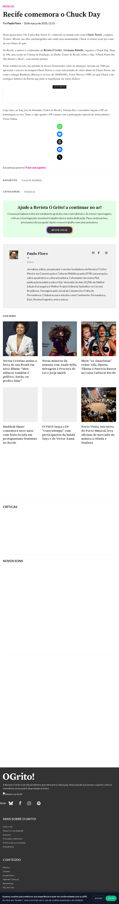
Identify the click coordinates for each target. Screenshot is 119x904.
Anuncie (7, 835)
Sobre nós (8, 827)
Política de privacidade (14, 843)
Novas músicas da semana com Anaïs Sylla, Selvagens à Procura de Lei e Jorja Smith (67, 97)
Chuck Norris (32, 180)
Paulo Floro (14, 23)
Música (8, 6)
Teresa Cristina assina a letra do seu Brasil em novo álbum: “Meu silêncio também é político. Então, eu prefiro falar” (20, 371)
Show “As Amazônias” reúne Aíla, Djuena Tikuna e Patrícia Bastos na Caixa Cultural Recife (98, 367)
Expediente (8, 847)
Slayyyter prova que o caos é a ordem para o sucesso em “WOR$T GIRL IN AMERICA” (77, 518)
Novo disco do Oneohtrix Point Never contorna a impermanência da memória (79, 545)
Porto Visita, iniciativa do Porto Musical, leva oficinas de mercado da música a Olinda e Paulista (97, 435)
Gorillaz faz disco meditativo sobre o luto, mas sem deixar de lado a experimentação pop (79, 531)
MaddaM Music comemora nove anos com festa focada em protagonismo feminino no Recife (20, 435)
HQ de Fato (8, 887)
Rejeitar (98, 898)
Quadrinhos (8, 875)
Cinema (6, 871)
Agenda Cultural (11, 879)
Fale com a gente (36, 167)
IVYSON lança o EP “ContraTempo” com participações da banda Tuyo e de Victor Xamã (58, 433)
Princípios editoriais (13, 839)
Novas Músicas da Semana (43, 90)
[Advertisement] (59, 476)
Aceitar (111, 898)
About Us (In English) (13, 831)
